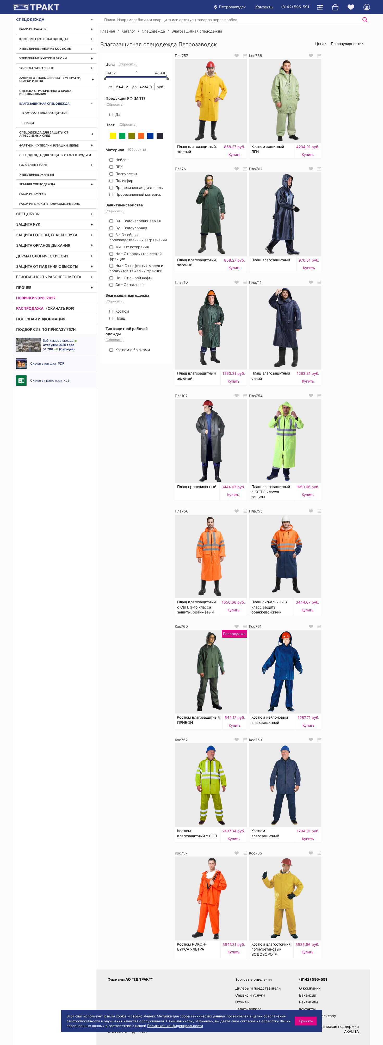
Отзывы (242, 1002)
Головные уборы (33, 165)
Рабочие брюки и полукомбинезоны (50, 204)
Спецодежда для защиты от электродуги (55, 155)
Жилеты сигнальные (36, 68)
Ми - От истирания (131, 247)
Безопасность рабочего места (48, 277)
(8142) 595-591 (295, 6)
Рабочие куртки (32, 194)
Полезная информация (40, 319)
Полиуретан (125, 174)
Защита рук (28, 224)
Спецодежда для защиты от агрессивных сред (43, 134)
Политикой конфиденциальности (175, 1026)
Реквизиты (308, 1002)
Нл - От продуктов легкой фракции (135, 256)
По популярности (346, 43)
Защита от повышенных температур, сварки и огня (50, 79)
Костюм (121, 311)
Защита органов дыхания (43, 245)
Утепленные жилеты (36, 174)
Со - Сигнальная (129, 284)
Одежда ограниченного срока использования (45, 92)
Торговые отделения (253, 979)
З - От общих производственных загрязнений (138, 237)
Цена (319, 43)
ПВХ (118, 166)
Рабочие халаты (32, 29)
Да (117, 114)
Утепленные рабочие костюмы (45, 48)
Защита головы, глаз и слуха (46, 235)
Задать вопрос (248, 1009)
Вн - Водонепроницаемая (137, 221)
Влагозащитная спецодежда (44, 103)
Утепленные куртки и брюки (43, 58)
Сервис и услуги (250, 995)
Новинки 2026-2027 (35, 298)
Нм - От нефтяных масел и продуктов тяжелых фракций (136, 268)
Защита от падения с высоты (47, 266)
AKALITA (351, 1031)
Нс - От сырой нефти (133, 278)
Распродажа (30, 308)
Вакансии (307, 995)
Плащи (28, 123)
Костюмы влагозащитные (44, 113)
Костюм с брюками (132, 349)
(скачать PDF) (60, 308)
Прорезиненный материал (138, 194)
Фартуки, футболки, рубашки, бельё (49, 145)
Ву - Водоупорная (130, 228)
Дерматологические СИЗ (42, 256)
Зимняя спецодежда (37, 184)
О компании (309, 988)
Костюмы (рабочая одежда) (43, 39)
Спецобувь (27, 214)
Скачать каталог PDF (47, 363)
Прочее (24, 287)
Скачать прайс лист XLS (50, 380)
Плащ (119, 318)
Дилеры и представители (258, 988)
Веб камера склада (58, 341)
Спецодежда (30, 19)
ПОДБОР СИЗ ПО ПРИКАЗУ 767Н (46, 329)
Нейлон (121, 159)
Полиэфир (123, 180)
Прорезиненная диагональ (138, 187)
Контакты (264, 6)
